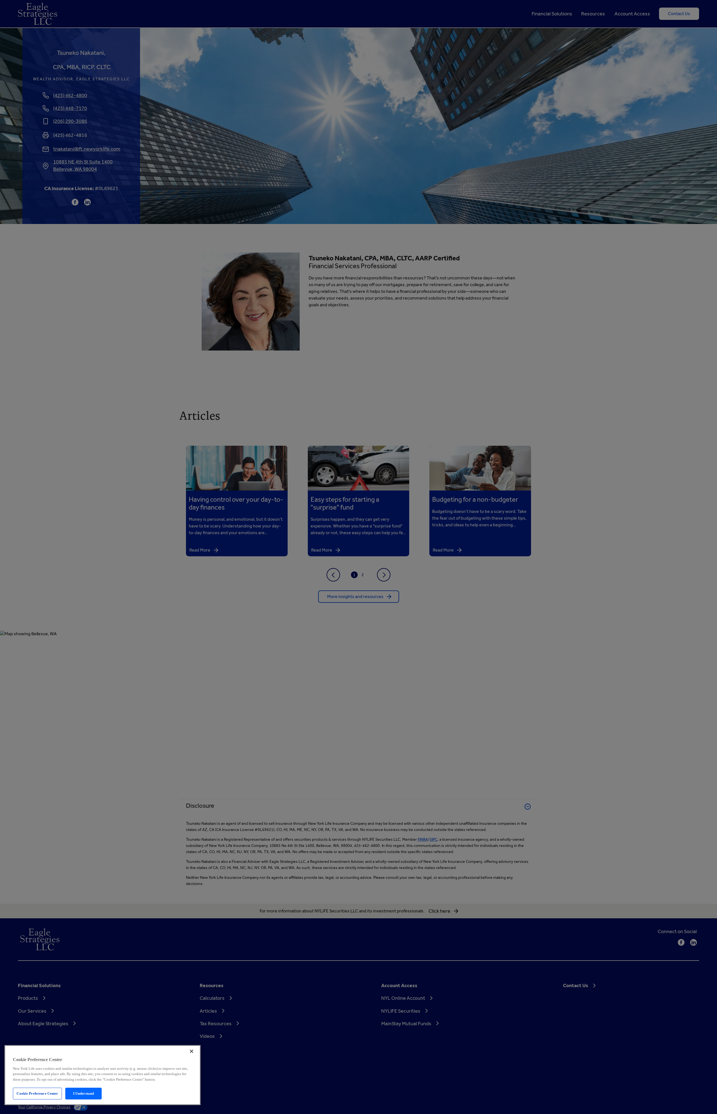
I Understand (83, 1093)
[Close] (191, 1051)
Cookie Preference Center (37, 1093)
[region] (102, 1075)
